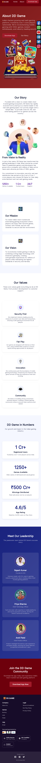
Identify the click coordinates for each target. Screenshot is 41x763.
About (22, 2)
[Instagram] (19, 757)
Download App (32, 1)
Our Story (24, 35)
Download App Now (21, 684)
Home (15, 2)
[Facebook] (15, 757)
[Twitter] (24, 757)
